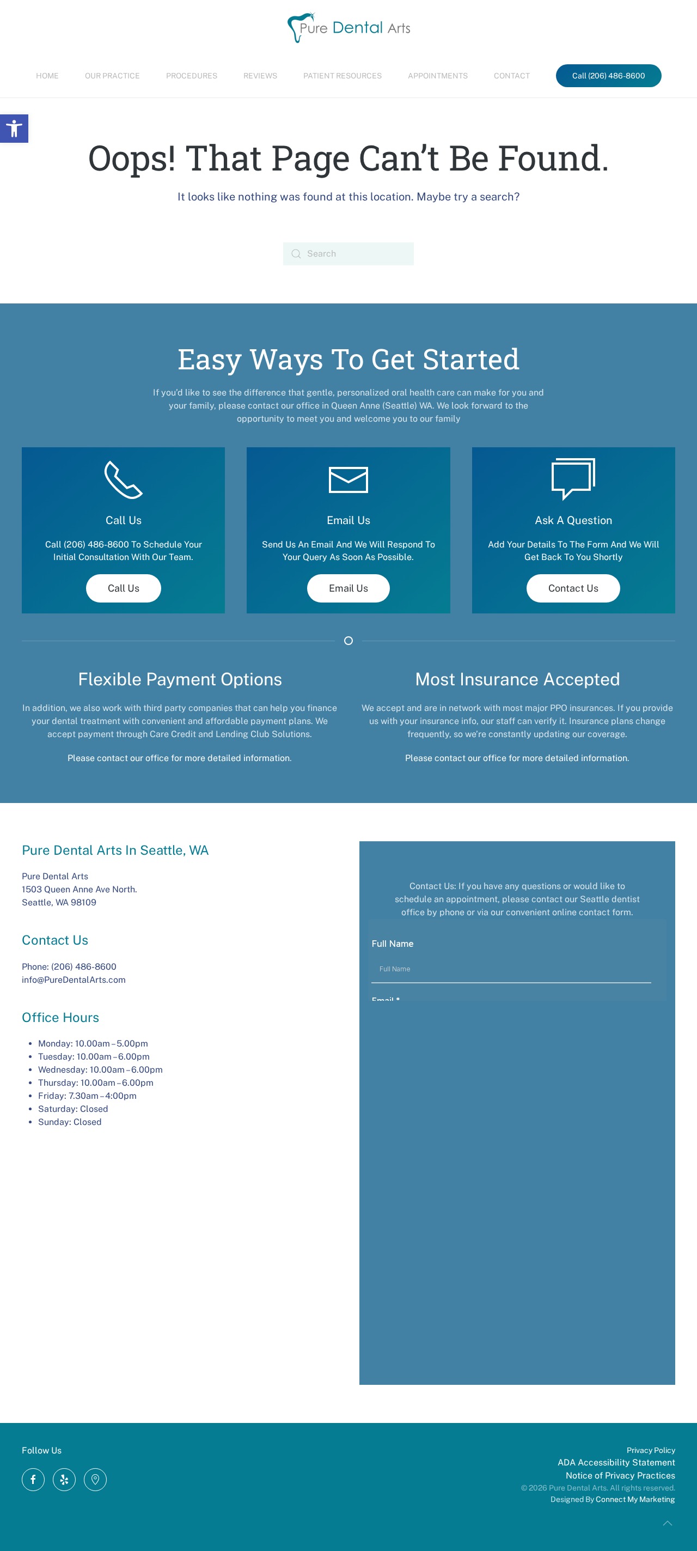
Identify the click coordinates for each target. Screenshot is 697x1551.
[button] (14, 128)
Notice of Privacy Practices (620, 1475)
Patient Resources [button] (342, 75)
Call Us (123, 588)
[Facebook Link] (33, 1479)
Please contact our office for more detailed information (179, 758)
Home (47, 75)
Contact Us (573, 588)
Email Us (348, 588)
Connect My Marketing (635, 1499)
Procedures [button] (191, 75)
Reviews (260, 75)
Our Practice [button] (112, 75)
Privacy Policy (651, 1450)
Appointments (438, 75)
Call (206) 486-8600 (608, 75)
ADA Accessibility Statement (616, 1462)
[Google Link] (64, 1479)
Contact (512, 75)
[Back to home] (349, 27)
